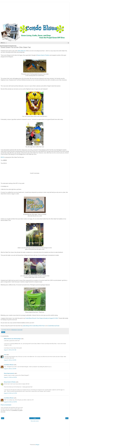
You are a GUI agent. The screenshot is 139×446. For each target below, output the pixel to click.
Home (35, 418)
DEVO (2, 157)
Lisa (5, 354)
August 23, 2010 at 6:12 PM (10, 393)
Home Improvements (9, 373)
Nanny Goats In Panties (10, 382)
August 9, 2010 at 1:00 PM (10, 368)
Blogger (37, 444)
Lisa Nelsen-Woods (9, 364)
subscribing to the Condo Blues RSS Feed (34, 325)
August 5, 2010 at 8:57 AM (10, 349)
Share (3, 332)
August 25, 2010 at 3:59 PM (10, 401)
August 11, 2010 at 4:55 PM (10, 377)
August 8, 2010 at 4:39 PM (10, 360)
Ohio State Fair (22, 50)
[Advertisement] (35, 12)
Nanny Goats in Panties (43, 55)
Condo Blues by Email (53, 325)
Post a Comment (6, 405)
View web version (35, 421)
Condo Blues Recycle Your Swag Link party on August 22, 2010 (41, 318)
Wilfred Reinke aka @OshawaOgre (12, 338)
